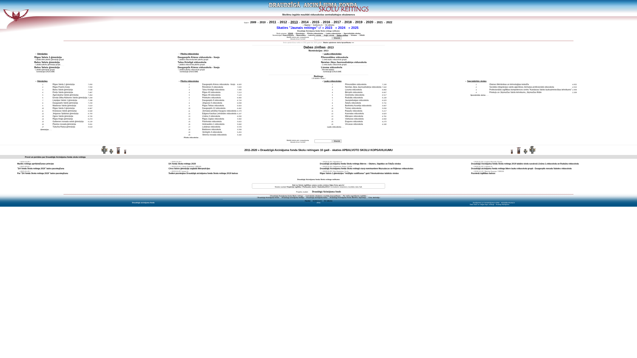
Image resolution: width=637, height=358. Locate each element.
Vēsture (354, 35)
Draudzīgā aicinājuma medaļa (293, 197)
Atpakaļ (307, 201)
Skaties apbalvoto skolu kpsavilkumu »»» (338, 42)
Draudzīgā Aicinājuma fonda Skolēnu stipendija (348, 197)
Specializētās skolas (352, 33)
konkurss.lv (318, 25)
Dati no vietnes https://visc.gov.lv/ (318, 185)
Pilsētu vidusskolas (315, 33)
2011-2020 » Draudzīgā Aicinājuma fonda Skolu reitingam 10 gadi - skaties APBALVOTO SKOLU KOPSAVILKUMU (318, 150)
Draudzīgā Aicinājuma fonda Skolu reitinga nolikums (318, 31)
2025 (355, 28)
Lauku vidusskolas (333, 33)
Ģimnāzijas (300, 33)
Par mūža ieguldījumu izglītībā (355, 196)
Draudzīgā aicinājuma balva (316, 197)
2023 (329, 28)
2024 (342, 28)
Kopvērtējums (288, 35)
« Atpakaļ (306, 25)
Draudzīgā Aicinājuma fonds (326, 191)
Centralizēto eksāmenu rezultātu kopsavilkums (323, 196)
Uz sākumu (329, 25)
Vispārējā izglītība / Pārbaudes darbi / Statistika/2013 (308, 187)
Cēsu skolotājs (374, 197)
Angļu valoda (329, 35)
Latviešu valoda (314, 35)
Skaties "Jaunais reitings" (297, 28)
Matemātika (301, 35)
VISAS (362, 35)
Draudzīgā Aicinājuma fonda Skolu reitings (286, 196)
